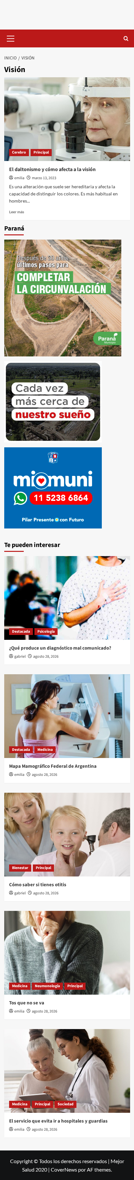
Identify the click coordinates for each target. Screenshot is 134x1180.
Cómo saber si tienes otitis (37, 884)
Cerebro (19, 152)
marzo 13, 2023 (44, 178)
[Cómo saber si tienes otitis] (67, 834)
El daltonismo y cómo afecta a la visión (52, 169)
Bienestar (20, 868)
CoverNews (64, 1169)
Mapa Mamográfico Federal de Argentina (53, 766)
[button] (10, 38)
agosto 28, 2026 (46, 656)
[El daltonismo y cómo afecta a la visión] (67, 119)
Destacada (21, 631)
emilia (19, 178)
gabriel (20, 656)
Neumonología (47, 986)
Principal (41, 152)
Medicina (45, 749)
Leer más (16, 211)
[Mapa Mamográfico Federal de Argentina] (67, 716)
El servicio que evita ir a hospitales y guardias (58, 1121)
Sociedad (66, 1104)
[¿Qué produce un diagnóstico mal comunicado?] (67, 598)
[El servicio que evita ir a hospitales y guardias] (67, 1071)
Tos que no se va (26, 1003)
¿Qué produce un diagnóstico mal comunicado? (60, 648)
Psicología (46, 631)
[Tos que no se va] (67, 953)
